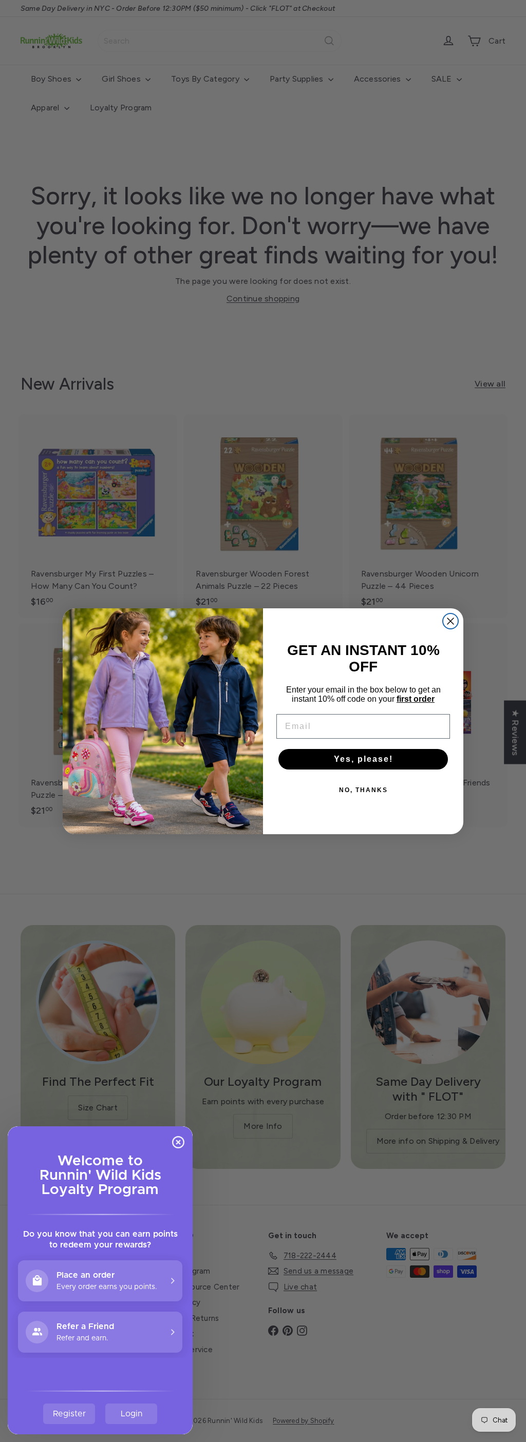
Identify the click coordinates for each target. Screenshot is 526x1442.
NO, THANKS (363, 790)
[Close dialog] (450, 621)
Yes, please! (363, 759)
